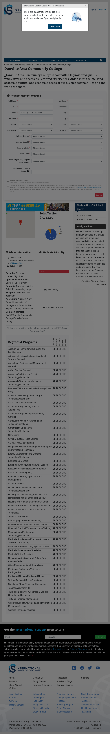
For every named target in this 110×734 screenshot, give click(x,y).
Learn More (55, 26)
